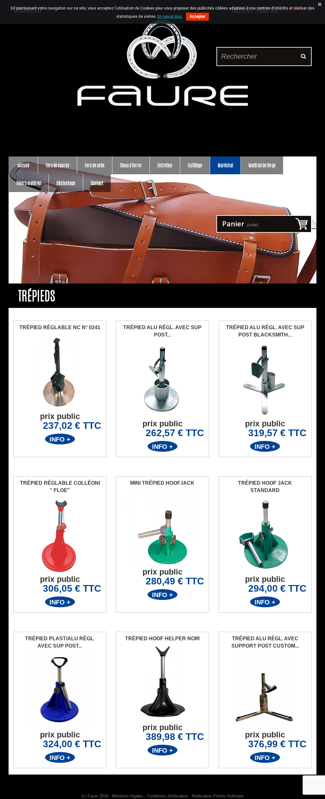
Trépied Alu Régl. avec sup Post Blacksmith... (265, 331)
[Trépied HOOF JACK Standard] (265, 534)
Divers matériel (29, 183)
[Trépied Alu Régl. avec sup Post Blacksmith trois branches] (265, 379)
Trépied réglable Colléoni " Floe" (60, 486)
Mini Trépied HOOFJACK (162, 483)
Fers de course (57, 165)
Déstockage (65, 183)
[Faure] (162, 63)
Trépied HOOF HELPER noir (162, 638)
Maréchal (225, 165)
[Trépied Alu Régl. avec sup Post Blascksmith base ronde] (162, 379)
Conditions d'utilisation (167, 796)
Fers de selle (94, 165)
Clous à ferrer (131, 165)
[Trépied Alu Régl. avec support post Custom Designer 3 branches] (265, 690)
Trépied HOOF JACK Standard (265, 486)
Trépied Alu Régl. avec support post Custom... (265, 642)
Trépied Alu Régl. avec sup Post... (162, 331)
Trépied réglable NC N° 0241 (59, 327)
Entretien (164, 165)
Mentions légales (127, 796)
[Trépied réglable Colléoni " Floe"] (60, 534)
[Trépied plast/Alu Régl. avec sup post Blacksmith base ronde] (60, 690)
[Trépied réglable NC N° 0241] (60, 371)
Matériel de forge (262, 165)
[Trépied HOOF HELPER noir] (162, 682)
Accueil (23, 165)
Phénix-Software (228, 796)
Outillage (195, 165)
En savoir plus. (170, 16)
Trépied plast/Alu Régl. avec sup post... (60, 642)
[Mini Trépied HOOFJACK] (162, 527)
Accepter (197, 16)
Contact (97, 183)
